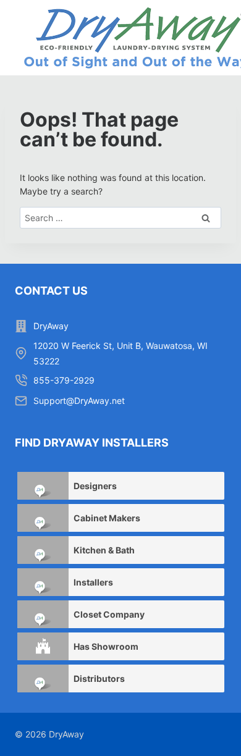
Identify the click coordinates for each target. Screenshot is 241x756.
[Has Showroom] (43, 646)
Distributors (99, 678)
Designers (95, 486)
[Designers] (43, 486)
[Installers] (43, 582)
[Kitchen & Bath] (43, 550)
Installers (93, 582)
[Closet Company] (43, 614)
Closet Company (109, 614)
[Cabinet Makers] (43, 518)
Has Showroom (106, 646)
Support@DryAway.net (79, 400)
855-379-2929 (64, 380)
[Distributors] (43, 678)
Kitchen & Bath (104, 550)
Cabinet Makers (107, 518)
